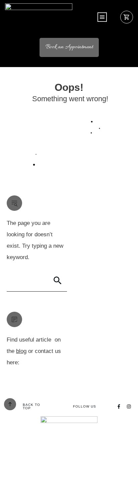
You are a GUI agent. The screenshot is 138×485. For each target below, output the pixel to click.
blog (21, 351)
